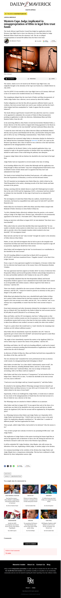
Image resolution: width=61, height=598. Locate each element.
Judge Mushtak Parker (16, 476)
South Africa (7, 473)
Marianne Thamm (16, 41)
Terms (33, 588)
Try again (8, 553)
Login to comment (30, 544)
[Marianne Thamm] (6, 41)
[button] (45, 41)
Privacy (28, 588)
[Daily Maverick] (30, 4)
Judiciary (7, 476)
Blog (48, 565)
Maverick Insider (19, 565)
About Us (30, 565)
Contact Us (40, 565)
